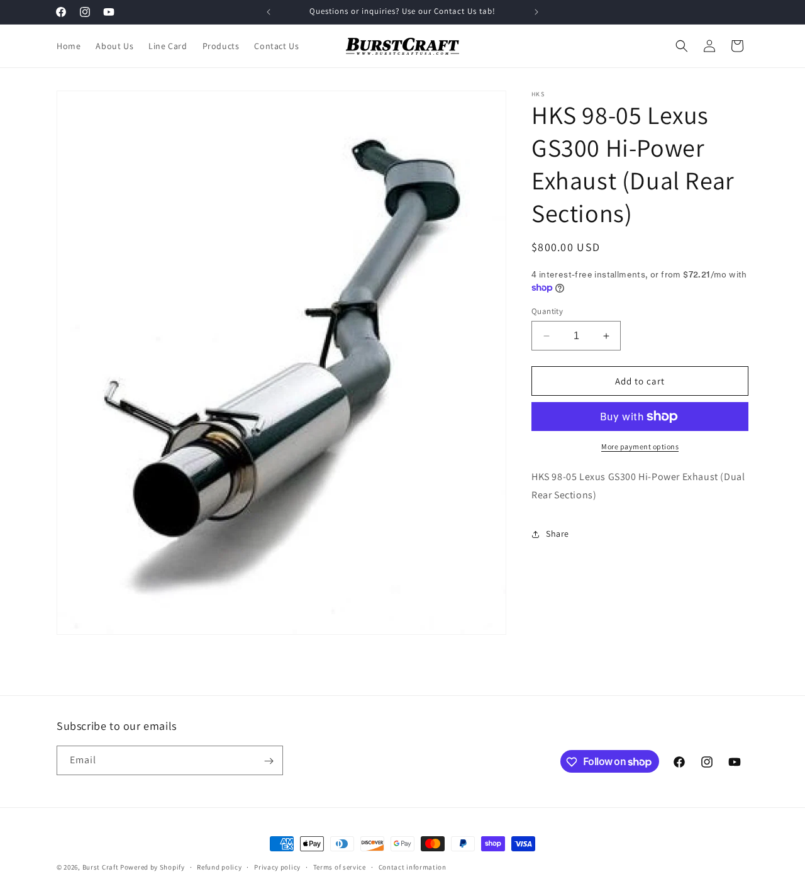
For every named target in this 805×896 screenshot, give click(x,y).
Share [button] (557, 533)
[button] (682, 46)
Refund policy (219, 866)
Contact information (413, 866)
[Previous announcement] (268, 12)
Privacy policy (277, 866)
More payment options (640, 446)
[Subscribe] (268, 761)
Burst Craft (100, 867)
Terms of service (339, 866)
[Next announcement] (536, 12)
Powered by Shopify (152, 867)
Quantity (547, 311)
